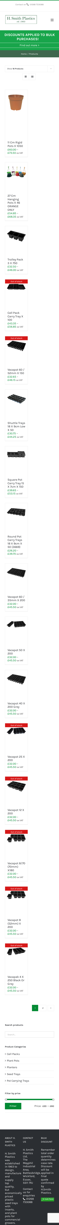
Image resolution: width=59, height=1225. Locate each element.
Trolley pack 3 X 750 (15, 261)
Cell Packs (13, 1054)
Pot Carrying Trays (18, 1080)
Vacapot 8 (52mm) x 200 (14, 923)
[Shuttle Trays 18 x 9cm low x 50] (16, 404)
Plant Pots (13, 1060)
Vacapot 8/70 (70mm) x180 (16, 866)
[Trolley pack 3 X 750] (16, 240)
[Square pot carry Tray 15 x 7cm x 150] (16, 460)
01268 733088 (37, 4)
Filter (13, 1106)
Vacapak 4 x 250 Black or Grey (16, 980)
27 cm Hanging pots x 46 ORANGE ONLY (14, 202)
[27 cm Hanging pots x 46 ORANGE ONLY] (16, 176)
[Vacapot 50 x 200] (16, 631)
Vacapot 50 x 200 (16, 651)
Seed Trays (13, 1074)
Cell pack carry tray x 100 (15, 316)
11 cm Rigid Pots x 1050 (15, 144)
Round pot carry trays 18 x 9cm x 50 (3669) (15, 542)
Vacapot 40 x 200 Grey (16, 705)
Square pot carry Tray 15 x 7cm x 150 (16, 483)
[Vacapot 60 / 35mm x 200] (16, 577)
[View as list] (32, 77)
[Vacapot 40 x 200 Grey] (16, 684)
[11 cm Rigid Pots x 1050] (16, 114)
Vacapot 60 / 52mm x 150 (16, 371)
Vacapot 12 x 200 (16, 811)
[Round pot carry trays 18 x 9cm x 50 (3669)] (16, 517)
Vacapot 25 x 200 (16, 758)
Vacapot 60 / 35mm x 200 (16, 598)
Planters (12, 1067)
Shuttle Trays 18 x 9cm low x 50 (16, 426)
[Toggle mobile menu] (52, 20)
